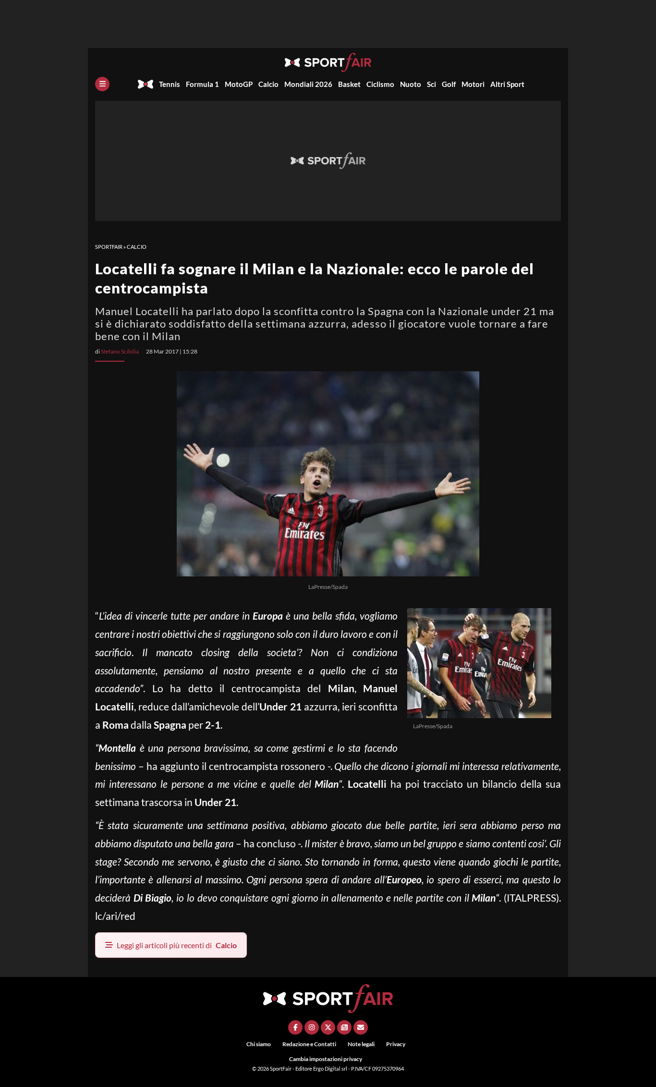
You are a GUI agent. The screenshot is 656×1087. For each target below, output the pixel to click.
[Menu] (102, 84)
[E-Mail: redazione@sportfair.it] (360, 1027)
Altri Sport (507, 84)
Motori (473, 84)
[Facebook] (295, 1027)
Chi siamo (258, 1044)
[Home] (145, 84)
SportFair (108, 247)
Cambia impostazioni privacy (325, 1059)
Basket (349, 84)
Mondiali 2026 (308, 84)
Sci (431, 84)
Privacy (395, 1044)
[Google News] (344, 1027)
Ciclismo (380, 84)
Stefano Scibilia (120, 351)
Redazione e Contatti (309, 1044)
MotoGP (239, 84)
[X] (328, 1027)
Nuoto (410, 84)
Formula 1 (202, 84)
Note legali (361, 1044)
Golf (449, 84)
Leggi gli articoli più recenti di (177, 945)
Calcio (268, 84)
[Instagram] (311, 1027)
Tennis (169, 84)
